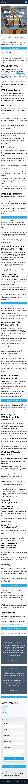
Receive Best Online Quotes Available (14, 303)
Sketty (11, 624)
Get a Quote (13, 28)
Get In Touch (14, 766)
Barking (20, 624)
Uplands (8, 624)
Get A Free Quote (14, 697)
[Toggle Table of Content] (13, 53)
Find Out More (14, 585)
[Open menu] (26, 2)
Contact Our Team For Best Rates (14, 217)
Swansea (3, 624)
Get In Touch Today (14, 48)
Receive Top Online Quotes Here (14, 400)
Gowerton (15, 624)
